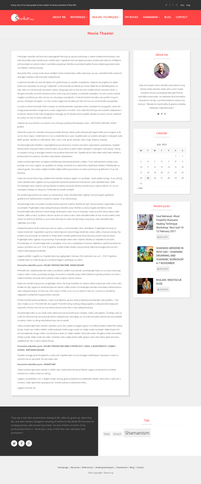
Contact (182, 17)
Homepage (63, 467)
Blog (167, 17)
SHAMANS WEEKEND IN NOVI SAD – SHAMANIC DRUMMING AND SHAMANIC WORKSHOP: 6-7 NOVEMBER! (170, 256)
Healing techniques (105, 17)
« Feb (139, 188)
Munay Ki (117, 434)
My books (131, 17)
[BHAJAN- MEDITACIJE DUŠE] (145, 285)
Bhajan (107, 434)
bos (182, 5)
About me (59, 17)
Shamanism (150, 17)
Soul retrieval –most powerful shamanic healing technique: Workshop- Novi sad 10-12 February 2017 (170, 224)
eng (188, 5)
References (77, 17)
